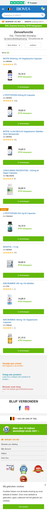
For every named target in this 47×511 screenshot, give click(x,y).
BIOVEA (9, 61)
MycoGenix (10, 176)
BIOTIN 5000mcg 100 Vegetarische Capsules (22, 58)
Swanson (9, 216)
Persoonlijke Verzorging (25, 35)
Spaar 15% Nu (12, 439)
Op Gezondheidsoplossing (15, 38)
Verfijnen (33, 45)
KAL (7, 286)
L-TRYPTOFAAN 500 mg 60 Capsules (19, 213)
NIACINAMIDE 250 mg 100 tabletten (18, 283)
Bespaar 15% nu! (13, 21)
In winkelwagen (23, 87)
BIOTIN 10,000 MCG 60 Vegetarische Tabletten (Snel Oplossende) (23, 132)
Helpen (4, 453)
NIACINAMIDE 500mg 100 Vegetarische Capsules (20, 321)
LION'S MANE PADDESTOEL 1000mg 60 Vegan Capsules (21, 171)
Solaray (9, 325)
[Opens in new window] (20, 408)
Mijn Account (6, 449)
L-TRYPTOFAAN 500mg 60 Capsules (19, 95)
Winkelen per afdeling (9, 444)
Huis (11, 35)
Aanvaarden (23, 506)
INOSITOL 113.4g (10, 247)
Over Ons (5, 458)
